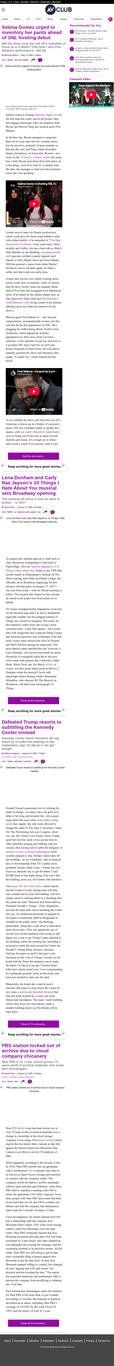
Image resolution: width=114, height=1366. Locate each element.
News (17, 19)
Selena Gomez (21, 60)
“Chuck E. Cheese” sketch (35, 157)
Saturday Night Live (46, 114)
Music (50, 19)
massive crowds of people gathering (26, 851)
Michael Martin (11, 55)
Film (38, 19)
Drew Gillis (10, 507)
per (28, 886)
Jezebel (24, 2)
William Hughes (12, 753)
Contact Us (104, 1340)
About (7, 1340)
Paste (4, 2)
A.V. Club (13, 2)
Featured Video (80, 79)
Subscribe (79, 19)
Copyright (77, 1340)
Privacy (90, 1340)
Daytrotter (45, 2)
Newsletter (96, 19)
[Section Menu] (3, 9)
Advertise (34, 1340)
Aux (4, 60)
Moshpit (56, 2)
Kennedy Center (22, 761)
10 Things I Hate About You (27, 512)
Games (63, 19)
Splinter (34, 2)
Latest (4, 19)
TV (28, 19)
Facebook (63, 1340)
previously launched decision (36, 991)
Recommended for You (85, 25)
